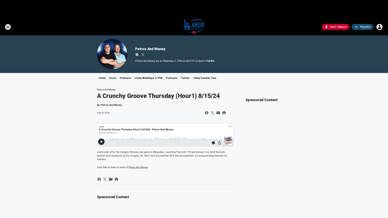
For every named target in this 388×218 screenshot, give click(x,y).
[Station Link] (194, 27)
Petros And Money (150, 49)
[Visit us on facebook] (137, 54)
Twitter (185, 78)
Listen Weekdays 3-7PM (148, 78)
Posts (112, 78)
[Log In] (379, 27)
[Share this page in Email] (218, 113)
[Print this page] (224, 113)
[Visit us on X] (143, 54)
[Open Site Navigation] (8, 27)
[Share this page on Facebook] (207, 113)
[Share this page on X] (212, 113)
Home (102, 78)
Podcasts (125, 78)
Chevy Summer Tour (204, 78)
